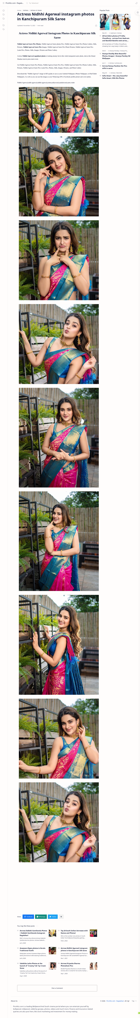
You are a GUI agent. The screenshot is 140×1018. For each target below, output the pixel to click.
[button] (136, 3)
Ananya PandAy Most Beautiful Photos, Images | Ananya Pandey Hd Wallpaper (116, 56)
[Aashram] (114, 33)
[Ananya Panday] (115, 51)
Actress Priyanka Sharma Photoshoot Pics (70, 964)
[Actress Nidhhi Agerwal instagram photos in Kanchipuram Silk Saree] (93, 950)
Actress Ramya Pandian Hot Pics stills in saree (114, 67)
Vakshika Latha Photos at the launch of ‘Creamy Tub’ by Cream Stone (33, 965)
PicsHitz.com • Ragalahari (15, 3)
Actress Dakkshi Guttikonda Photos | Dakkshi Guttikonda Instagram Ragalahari (33, 933)
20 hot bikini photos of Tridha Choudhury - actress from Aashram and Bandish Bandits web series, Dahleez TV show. (115, 38)
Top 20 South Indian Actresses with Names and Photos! (74, 932)
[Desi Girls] (119, 73)
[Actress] (119, 33)
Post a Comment (57, 988)
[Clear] (58, 3)
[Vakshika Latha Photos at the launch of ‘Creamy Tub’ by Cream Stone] (52, 966)
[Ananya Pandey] (125, 51)
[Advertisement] (57, 887)
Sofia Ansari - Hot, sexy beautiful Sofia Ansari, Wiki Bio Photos (114, 77)
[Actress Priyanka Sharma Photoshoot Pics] (93, 966)
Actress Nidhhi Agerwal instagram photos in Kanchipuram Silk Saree (74, 949)
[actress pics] (118, 63)
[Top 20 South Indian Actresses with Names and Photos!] (93, 933)
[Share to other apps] (61, 917)
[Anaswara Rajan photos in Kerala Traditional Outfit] (52, 950)
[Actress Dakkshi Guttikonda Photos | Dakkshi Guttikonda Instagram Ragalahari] (52, 933)
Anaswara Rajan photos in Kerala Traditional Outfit (32, 949)
